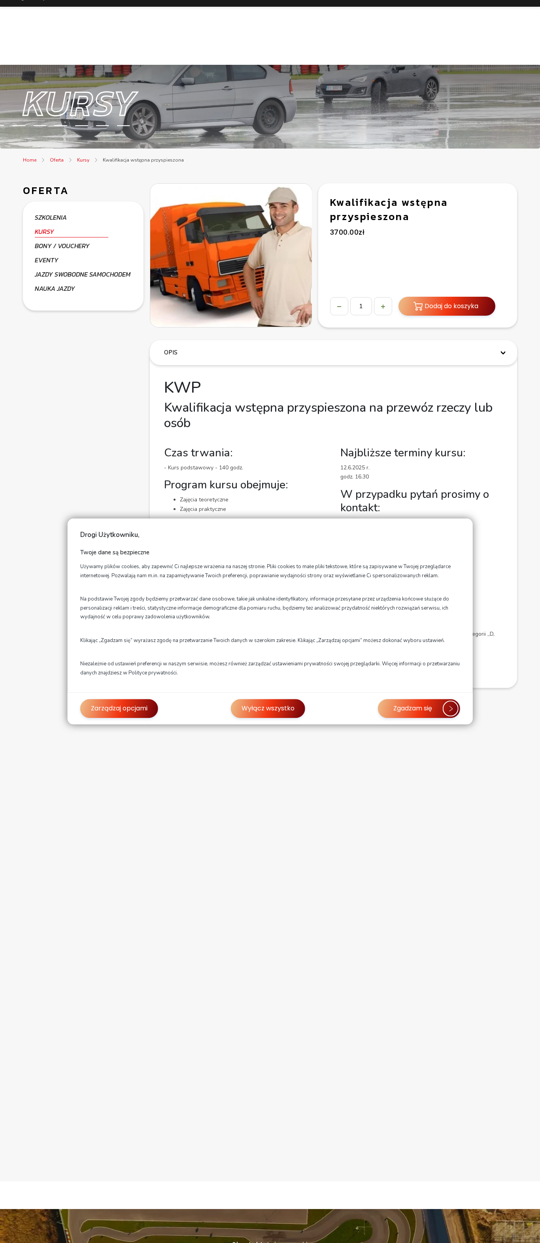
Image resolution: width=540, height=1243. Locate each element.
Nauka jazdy (55, 288)
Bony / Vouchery (62, 246)
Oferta (57, 160)
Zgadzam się (412, 708)
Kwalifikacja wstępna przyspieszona (143, 160)
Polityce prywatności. (153, 672)
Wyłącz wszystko (268, 708)
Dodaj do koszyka (451, 306)
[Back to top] (526, 1229)
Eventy (47, 260)
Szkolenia (51, 217)
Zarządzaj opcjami (119, 708)
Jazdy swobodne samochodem (82, 274)
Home (29, 160)
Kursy (83, 160)
